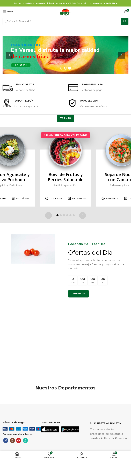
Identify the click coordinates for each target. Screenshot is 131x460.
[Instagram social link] (12, 440)
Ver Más (65, 118)
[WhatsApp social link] (25, 440)
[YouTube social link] (18, 440)
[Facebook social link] (5, 440)
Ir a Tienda (20, 65)
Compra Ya (78, 294)
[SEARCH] (124, 21)
